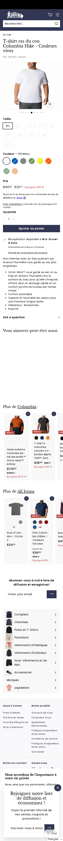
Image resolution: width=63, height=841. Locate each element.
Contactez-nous (41, 717)
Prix (5, 181)
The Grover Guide (13, 717)
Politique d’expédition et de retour (44, 732)
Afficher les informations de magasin (28, 252)
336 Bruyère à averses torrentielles (6, 171)
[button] (55, 839)
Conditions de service (44, 738)
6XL (51, 126)
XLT (8, 135)
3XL (18, 126)
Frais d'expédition (12, 204)
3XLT (32, 135)
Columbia (27, 406)
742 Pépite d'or (40, 161)
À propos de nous (42, 712)
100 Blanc (6, 161)
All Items (25, 491)
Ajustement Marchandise (39, 724)
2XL (8, 126)
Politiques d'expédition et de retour (45, 745)
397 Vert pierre (31, 161)
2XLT (19, 135)
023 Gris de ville (23, 161)
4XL (29, 126)
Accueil (7, 34)
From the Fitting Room (16, 722)
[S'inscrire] (49, 828)
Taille (7, 119)
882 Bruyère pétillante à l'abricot (14, 171)
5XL (40, 126)
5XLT (8, 144)
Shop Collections (13, 727)
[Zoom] (50, 104)
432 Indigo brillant (14, 161)
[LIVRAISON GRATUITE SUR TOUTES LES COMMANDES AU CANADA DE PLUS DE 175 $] (31, 4)
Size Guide (37, 751)
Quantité (9, 212)
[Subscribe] (52, 594)
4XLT (45, 135)
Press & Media (11, 712)
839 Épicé (48, 161)
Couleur (16, 154)
